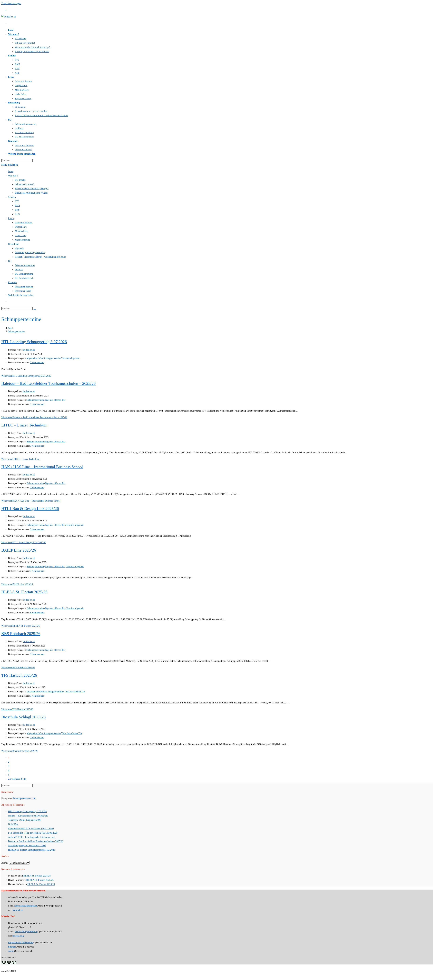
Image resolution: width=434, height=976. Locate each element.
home (10, 171)
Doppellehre (21, 227)
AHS (17, 214)
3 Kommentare (37, 612)
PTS (17, 201)
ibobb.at (19, 269)
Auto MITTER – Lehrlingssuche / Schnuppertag (31, 837)
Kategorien (6, 798)
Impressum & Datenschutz (20, 942)
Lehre (11, 218)
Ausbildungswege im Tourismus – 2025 (27, 845)
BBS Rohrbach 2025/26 (20, 633)
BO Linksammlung (24, 274)
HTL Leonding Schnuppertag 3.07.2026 (34, 342)
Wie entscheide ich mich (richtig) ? (31, 188)
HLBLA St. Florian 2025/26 (24, 592)
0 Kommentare (37, 362)
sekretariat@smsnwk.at (26, 905)
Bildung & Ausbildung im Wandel (31, 193)
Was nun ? (13, 175)
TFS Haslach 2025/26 (19, 675)
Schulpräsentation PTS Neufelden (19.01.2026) (31, 828)
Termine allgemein (71, 358)
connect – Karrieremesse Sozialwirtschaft (28, 815)
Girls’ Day (13, 824)
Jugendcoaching (22, 239)
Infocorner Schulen (24, 286)
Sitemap (12, 946)
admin (11, 951)
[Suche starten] (34, 309)
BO (9, 261)
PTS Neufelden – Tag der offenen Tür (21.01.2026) (33, 833)
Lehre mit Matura (23, 222)
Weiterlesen (26, 376)
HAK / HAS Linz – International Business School (42, 467)
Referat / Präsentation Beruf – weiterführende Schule (40, 257)
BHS (17, 209)
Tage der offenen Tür (55, 400)
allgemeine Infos (35, 358)
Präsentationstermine (25, 265)
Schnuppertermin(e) (24, 184)
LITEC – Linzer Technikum (24, 425)
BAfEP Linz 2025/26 (18, 550)
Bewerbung (13, 244)
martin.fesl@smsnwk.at (26, 931)
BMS (17, 205)
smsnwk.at (18, 910)
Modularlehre (21, 231)
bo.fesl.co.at (29, 349)
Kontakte (12, 282)
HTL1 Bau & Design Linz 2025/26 (30, 508)
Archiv (4, 863)
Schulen (12, 197)
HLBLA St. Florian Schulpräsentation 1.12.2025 (31, 850)
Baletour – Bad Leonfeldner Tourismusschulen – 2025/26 (48, 383)
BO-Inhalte (20, 180)
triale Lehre (20, 235)
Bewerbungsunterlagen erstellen (30, 252)
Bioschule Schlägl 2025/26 (23, 717)
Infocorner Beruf (23, 291)
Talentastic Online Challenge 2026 (24, 820)
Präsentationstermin (36, 691)
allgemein (19, 248)
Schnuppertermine (16, 331)
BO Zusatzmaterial (24, 278)
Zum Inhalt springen (11, 3)
